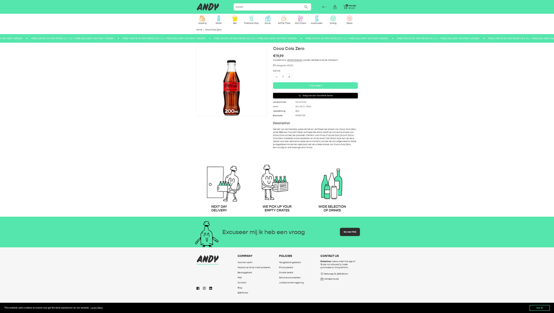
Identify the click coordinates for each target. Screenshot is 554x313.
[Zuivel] (268, 18)
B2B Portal (243, 293)
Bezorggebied (245, 272)
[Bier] (235, 18)
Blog (240, 288)
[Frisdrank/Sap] (251, 18)
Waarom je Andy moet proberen (254, 267)
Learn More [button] (97, 307)
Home (199, 29)
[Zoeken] (306, 7)
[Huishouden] (317, 18)
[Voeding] (202, 18)
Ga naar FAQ (350, 232)
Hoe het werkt (245, 262)
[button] (349, 7)
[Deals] (349, 18)
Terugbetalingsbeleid (290, 262)
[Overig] (333, 18)
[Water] (219, 18)
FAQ (240, 277)
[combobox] (272, 7)
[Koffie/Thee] (284, 18)
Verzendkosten (295, 60)
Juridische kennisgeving (291, 282)
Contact (242, 282)
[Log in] (335, 7)
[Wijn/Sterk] (300, 18)
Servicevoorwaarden (290, 277)
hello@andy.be (331, 279)
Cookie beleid (286, 272)
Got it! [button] (540, 308)
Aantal (276, 71)
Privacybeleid (286, 267)
